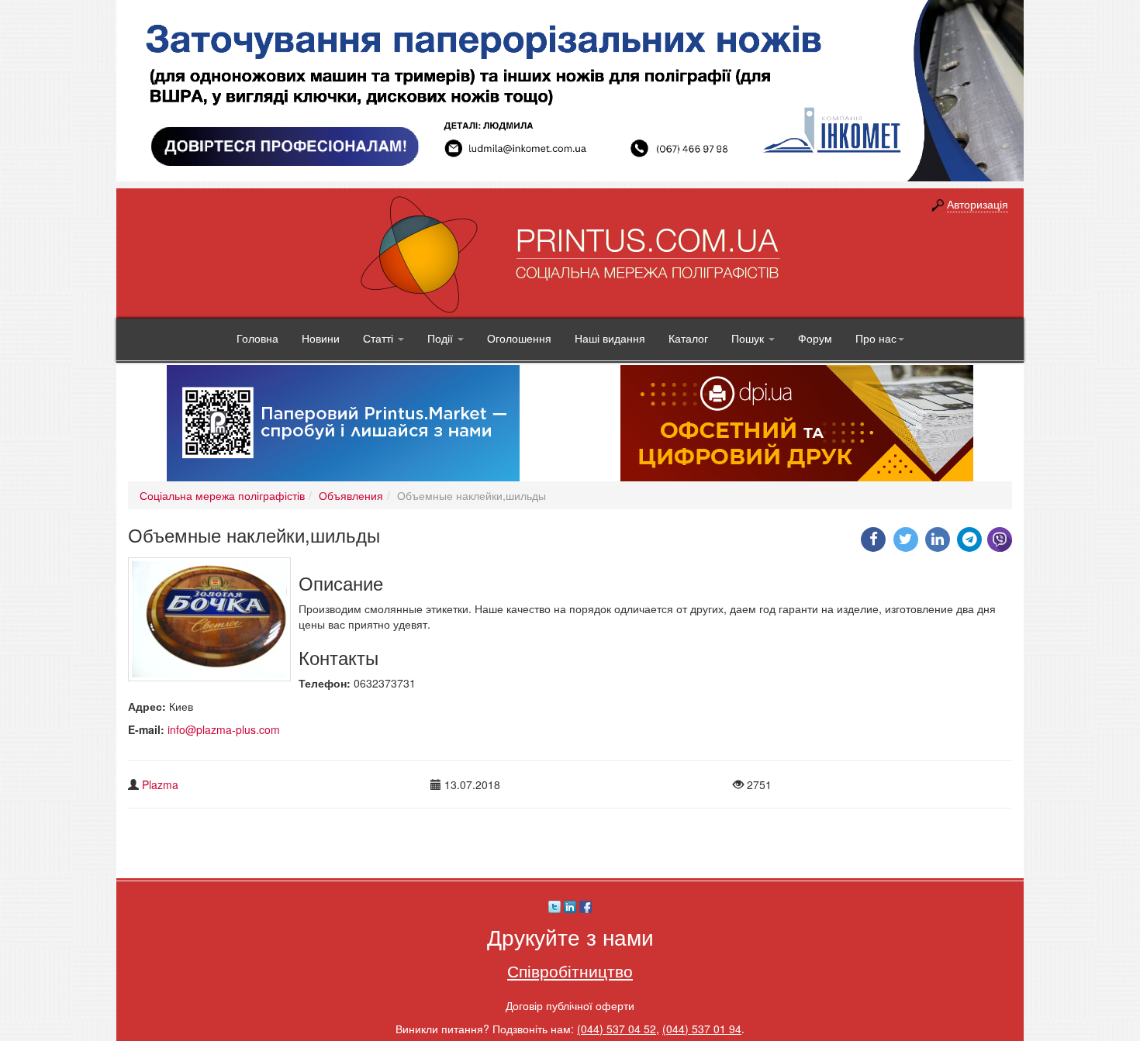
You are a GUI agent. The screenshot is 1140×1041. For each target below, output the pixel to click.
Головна (257, 338)
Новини (321, 338)
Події (441, 338)
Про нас (875, 338)
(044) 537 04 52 (616, 1028)
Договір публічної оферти (570, 1005)
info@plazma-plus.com (224, 729)
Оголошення (519, 338)
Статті (379, 338)
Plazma (160, 784)
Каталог (688, 338)
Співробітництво (570, 970)
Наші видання (610, 338)
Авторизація (977, 204)
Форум (815, 338)
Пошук (749, 338)
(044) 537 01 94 (701, 1028)
